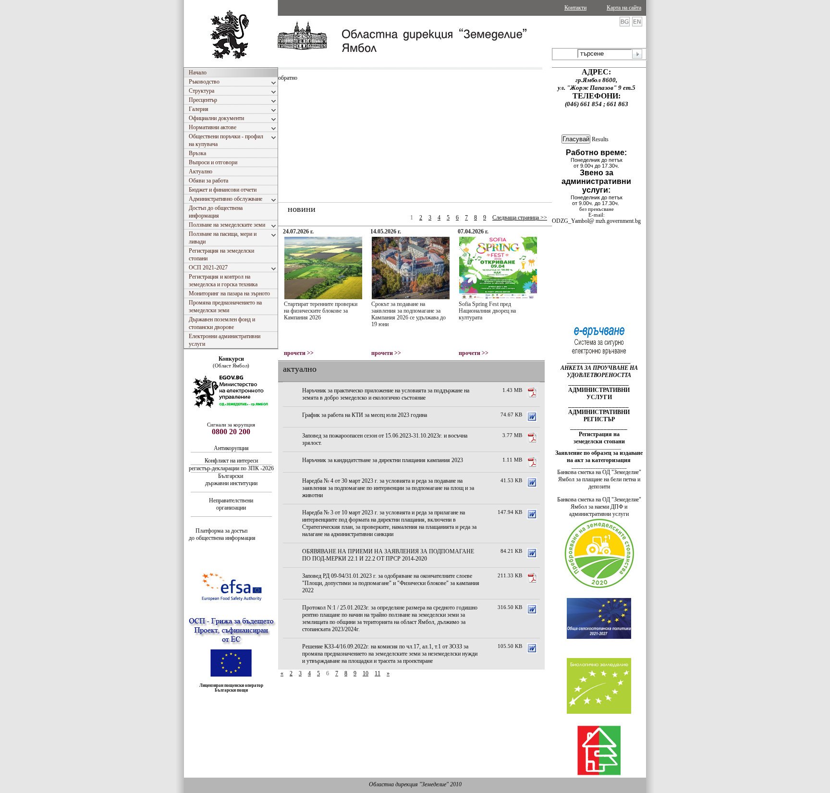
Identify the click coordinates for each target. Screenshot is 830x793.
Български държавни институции (231, 480)
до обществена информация (222, 538)
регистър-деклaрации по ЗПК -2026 (231, 468)
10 (365, 673)
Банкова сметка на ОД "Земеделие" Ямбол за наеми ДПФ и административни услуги (599, 506)
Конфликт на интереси (231, 460)
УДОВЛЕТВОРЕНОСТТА (599, 375)
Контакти (575, 7)
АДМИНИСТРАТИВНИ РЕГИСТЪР (599, 416)
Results (600, 139)
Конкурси (231, 358)
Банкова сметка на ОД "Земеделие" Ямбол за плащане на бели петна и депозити (599, 479)
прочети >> (299, 353)
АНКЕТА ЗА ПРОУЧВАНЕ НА (599, 368)
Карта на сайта (624, 7)
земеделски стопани (599, 441)
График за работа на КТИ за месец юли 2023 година (364, 415)
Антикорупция (232, 448)
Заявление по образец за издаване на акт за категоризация (599, 457)
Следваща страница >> (519, 217)
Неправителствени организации (231, 504)
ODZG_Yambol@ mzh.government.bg (596, 221)
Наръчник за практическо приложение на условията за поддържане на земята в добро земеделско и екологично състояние (385, 394)
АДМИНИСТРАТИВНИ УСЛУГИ (599, 394)
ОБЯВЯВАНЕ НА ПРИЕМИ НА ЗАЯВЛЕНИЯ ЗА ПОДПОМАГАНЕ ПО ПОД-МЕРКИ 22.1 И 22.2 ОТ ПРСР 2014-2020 (388, 555)
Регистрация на (599, 434)
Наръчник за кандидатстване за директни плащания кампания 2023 (382, 460)
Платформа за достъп (222, 530)
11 (377, 673)
